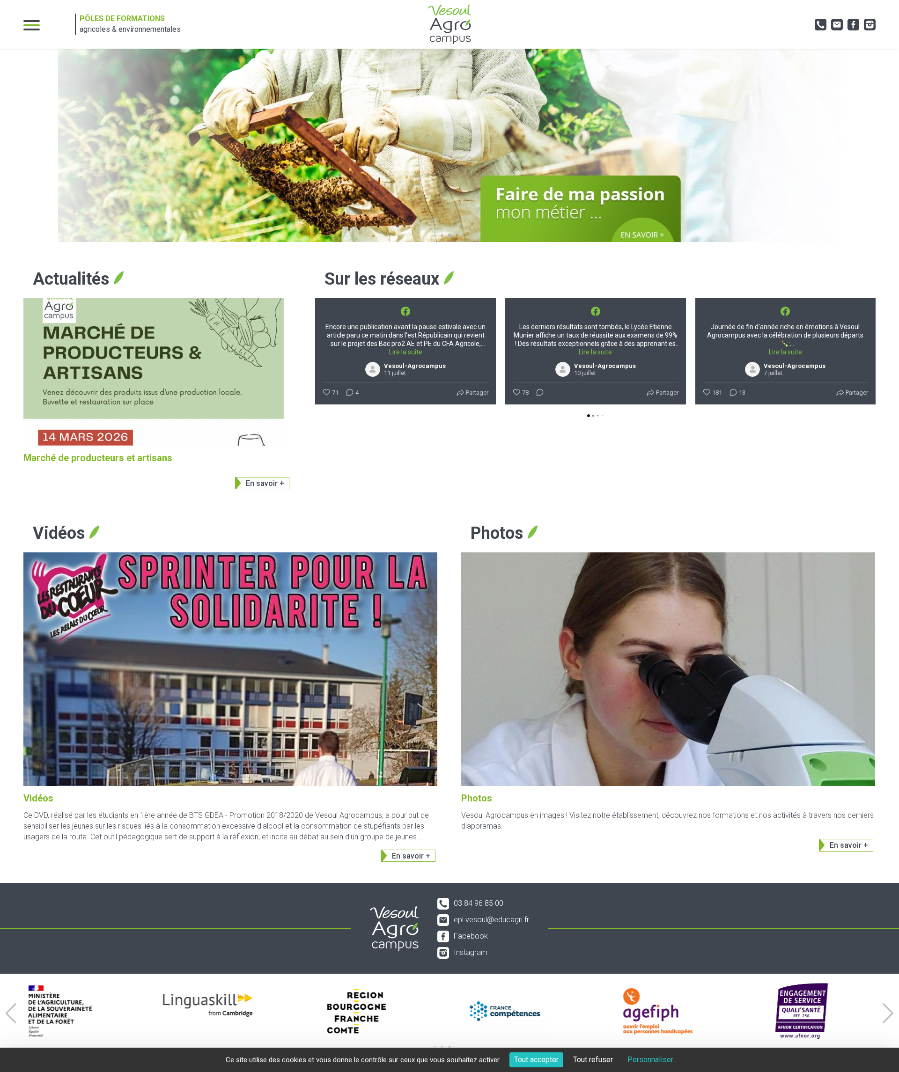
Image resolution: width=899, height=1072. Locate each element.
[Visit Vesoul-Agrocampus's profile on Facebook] (374, 369)
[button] (434, 235)
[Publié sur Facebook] (405, 311)
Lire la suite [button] (405, 352)
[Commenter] (537, 393)
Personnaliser (650, 1059)
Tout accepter (536, 1059)
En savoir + (265, 483)
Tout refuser (593, 1059)
